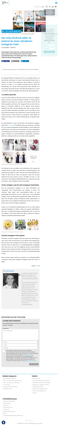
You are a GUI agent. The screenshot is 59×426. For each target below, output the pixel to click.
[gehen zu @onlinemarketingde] (50, 7)
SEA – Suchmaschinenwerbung (12, 382)
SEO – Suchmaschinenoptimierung (13, 380)
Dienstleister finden (38, 386)
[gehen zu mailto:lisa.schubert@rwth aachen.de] (19, 275)
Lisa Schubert (10, 271)
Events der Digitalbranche (39, 390)
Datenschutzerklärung (31, 360)
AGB (5, 413)
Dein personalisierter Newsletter (41, 380)
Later (37, 266)
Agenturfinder (36, 378)
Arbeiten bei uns (8, 407)
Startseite (3, 34)
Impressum (7, 409)
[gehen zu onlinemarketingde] (47, 7)
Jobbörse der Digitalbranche (40, 388)
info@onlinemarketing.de (28, 354)
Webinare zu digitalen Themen (41, 384)
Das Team (6, 405)
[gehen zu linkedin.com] (53, 7)
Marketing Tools (8, 388)
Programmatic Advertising (10, 386)
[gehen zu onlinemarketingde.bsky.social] (56, 7)
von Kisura (11, 125)
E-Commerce (7, 384)
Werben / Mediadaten (9, 401)
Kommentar (6, 328)
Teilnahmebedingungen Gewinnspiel (13, 415)
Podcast (35, 393)
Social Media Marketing (14, 34)
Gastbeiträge (7, 403)
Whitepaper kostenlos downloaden (42, 382)
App (36, 177)
